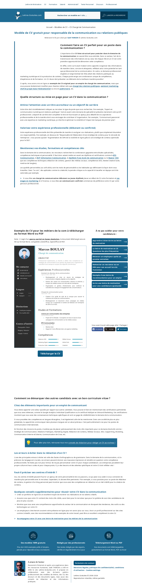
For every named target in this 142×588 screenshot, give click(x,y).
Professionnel (111, 4)
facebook (99, 329)
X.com (111, 329)
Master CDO (113, 158)
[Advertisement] (37, 57)
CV (45, 4)
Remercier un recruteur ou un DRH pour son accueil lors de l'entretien (106, 267)
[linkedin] (23, 574)
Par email (123, 329)
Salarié (62, 4)
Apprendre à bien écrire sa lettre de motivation (107, 241)
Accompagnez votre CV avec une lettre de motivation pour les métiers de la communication (57, 518)
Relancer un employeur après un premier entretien (107, 257)
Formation (53, 4)
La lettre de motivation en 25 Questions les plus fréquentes (106, 249)
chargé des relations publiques (86, 86)
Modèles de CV (61, 27)
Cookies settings (93, 570)
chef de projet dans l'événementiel (35, 89)
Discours (99, 4)
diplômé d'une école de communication (86, 158)
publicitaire (65, 89)
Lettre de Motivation (33, 4)
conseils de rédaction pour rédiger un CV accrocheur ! (91, 442)
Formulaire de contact (84, 563)
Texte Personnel (87, 4)
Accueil (49, 27)
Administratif (73, 4)
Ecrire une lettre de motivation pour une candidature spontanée (107, 284)
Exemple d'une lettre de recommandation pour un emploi (107, 276)
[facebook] (16, 574)
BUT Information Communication (51, 158)
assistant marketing (109, 86)
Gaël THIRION (72, 38)
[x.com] (20, 574)
